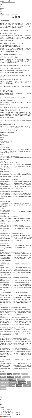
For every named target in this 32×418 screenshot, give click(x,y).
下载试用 (2, 144)
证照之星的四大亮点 (6, 21)
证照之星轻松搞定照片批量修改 (9, 57)
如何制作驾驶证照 (4, 243)
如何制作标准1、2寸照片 (5, 201)
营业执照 (19, 412)
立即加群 (10, 141)
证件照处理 (18, 30)
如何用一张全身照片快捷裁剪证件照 (10, 79)
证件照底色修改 (4, 382)
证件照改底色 (20, 86)
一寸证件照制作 (13, 382)
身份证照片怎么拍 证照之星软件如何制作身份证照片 (12, 328)
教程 (1, 11)
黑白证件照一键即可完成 (7, 124)
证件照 (29, 382)
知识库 (6, 132)
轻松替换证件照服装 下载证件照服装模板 (9, 156)
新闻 (9, 132)
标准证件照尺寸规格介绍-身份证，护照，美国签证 (11, 225)
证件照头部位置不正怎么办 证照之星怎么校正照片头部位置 (13, 338)
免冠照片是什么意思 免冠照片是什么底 (9, 216)
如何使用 (2, 132)
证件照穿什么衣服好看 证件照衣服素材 (9, 179)
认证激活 (12, 132)
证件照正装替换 (4, 379)
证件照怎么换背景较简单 (7, 91)
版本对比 (2, 8)
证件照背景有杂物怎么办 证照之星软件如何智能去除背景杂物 (14, 348)
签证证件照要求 (22, 382)
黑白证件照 (12, 130)
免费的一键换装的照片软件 (6, 171)
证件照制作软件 (21, 379)
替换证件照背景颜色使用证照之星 (10, 46)
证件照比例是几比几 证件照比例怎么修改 (9, 163)
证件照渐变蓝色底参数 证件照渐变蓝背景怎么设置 (11, 191)
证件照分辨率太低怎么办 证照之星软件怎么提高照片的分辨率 (14, 317)
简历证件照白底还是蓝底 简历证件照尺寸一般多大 (11, 233)
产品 (1, 6)
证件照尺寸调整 (4, 385)
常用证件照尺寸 (27, 385)
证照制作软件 (13, 379)
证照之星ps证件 (26, 376)
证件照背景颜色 (12, 54)
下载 (1, 10)
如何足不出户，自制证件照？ (8, 33)
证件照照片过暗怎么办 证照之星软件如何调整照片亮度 (12, 252)
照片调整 (26, 107)
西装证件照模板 (21, 120)
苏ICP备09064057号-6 (7, 416)
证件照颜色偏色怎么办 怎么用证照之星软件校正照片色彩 (13, 307)
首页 (1, 4)
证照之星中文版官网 (4, 15)
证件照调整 (20, 107)
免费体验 (2, 137)
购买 (1, 13)
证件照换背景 (21, 98)
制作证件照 (12, 385)
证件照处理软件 (12, 65)
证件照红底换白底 (16, 75)
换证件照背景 (25, 30)
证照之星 (4, 1)
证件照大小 (20, 43)
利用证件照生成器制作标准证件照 (10, 110)
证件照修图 (19, 385)
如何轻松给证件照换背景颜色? (7, 147)
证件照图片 (11, 30)
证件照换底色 (11, 376)
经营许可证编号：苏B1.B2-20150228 (8, 412)
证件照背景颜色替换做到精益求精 (10, 68)
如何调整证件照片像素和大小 (7, 210)
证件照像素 (3, 388)
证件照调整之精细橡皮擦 (7, 100)
